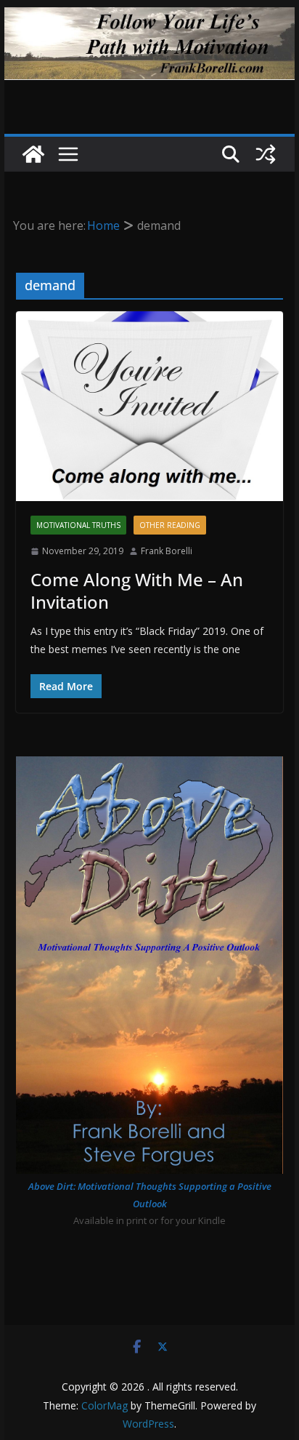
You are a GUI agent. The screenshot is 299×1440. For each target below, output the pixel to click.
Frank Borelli (166, 551)
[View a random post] (265, 154)
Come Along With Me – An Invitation (136, 590)
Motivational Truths (78, 525)
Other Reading (169, 525)
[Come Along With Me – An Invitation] (149, 406)
